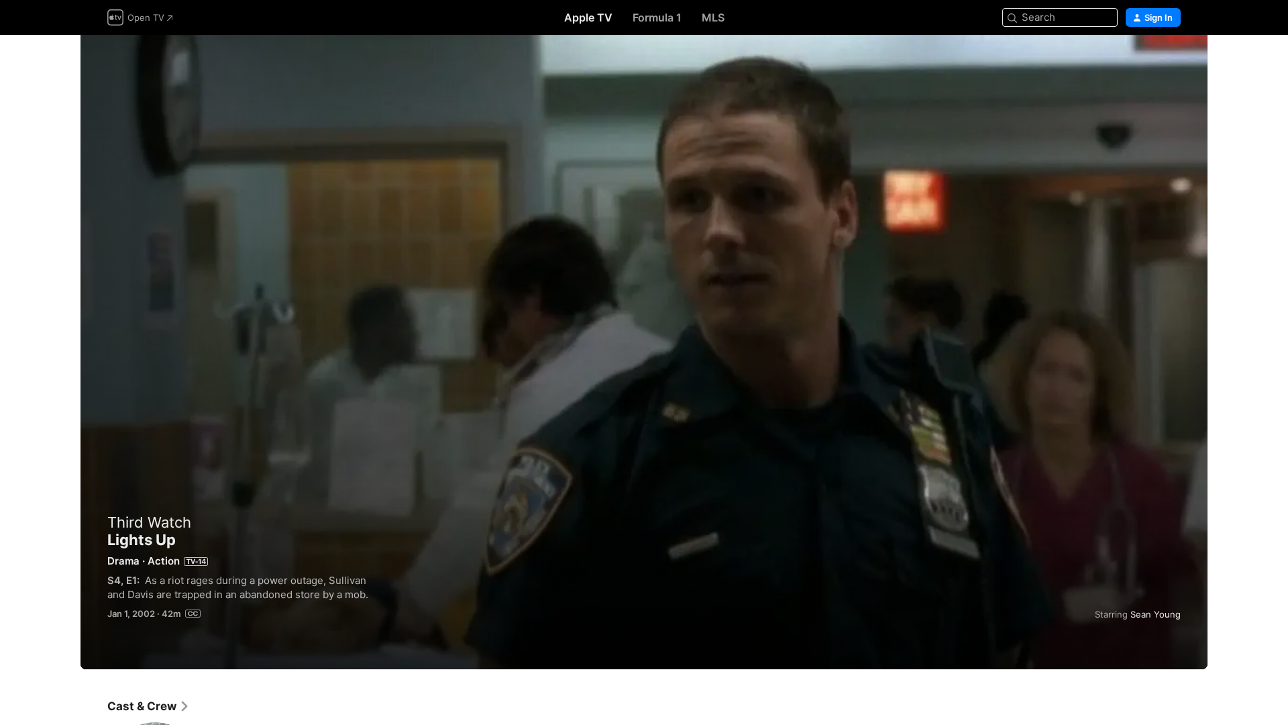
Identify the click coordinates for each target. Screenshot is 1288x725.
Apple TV (588, 17)
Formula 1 (657, 17)
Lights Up (644, 352)
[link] (148, 706)
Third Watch (149, 522)
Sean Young (1155, 614)
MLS (713, 17)
